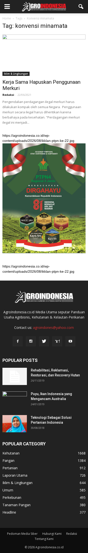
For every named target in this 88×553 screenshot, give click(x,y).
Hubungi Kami (52, 534)
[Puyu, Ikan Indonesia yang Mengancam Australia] (14, 400)
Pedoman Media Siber (22, 534)
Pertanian (10, 468)
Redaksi (8, 95)
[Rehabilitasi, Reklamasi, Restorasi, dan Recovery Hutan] (14, 376)
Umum (7, 490)
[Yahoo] (57, 341)
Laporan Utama (14, 475)
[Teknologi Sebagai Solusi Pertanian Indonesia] (14, 423)
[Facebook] (17, 341)
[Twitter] (44, 341)
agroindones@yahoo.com (53, 327)
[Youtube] (70, 341)
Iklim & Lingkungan (16, 73)
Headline (9, 512)
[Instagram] (31, 341)
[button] (81, 6)
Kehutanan (11, 453)
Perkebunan (11, 497)
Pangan (8, 460)
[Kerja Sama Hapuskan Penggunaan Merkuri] (44, 55)
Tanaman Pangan (16, 505)
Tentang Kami (44, 539)
